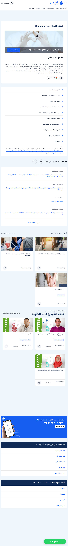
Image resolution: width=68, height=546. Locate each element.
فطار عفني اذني (60, 456)
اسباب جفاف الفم (25, 334)
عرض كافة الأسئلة (34, 222)
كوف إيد (62, 488)
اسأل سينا (61, 426)
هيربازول (62, 494)
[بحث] (12, 3)
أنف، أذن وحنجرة (41, 8)
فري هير (62, 500)
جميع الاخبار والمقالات (8, 233)
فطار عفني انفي (60, 450)
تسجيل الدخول (5, 3)
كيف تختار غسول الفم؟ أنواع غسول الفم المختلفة (50, 334)
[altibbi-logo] (56, 3)
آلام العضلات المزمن (58, 289)
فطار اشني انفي (60, 462)
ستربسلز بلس (60, 506)
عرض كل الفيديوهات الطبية (11, 313)
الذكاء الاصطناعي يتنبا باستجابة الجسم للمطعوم (18, 255)
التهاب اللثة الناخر (59, 473)
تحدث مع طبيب (13, 50)
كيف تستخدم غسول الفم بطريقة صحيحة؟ (50, 370)
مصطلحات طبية (50, 8)
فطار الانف (62, 468)
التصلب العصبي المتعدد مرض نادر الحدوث (51, 254)
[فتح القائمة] (65, 3)
